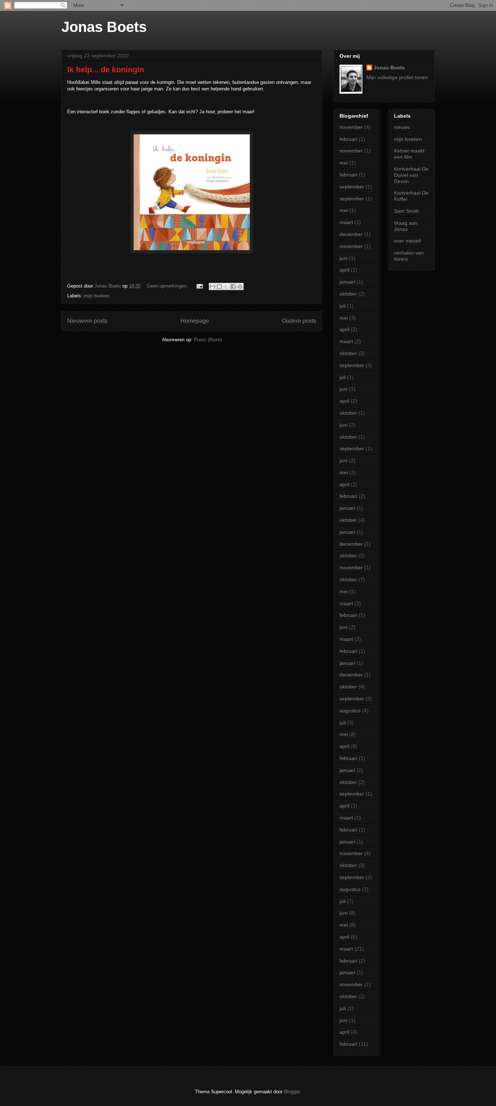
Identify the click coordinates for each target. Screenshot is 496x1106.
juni (343, 258)
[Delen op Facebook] (233, 286)
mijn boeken (96, 295)
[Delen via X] (226, 286)
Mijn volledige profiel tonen (397, 77)
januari (347, 282)
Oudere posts (299, 321)
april (344, 270)
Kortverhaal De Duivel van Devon (411, 175)
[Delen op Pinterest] (240, 286)
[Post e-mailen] (199, 286)
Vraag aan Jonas (406, 226)
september (352, 187)
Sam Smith (406, 211)
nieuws (402, 127)
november (351, 127)
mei (344, 163)
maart (346, 222)
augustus (350, 710)
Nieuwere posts (87, 321)
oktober (348, 294)
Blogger (292, 1091)
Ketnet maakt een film (409, 154)
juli (343, 306)
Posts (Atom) (208, 339)
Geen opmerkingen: (168, 286)
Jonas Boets (104, 27)
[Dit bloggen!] (219, 286)
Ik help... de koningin (105, 69)
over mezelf (407, 241)
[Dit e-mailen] (212, 286)
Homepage (194, 321)
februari (348, 139)
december (351, 234)
